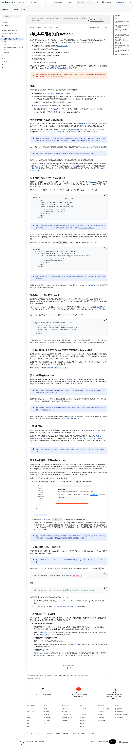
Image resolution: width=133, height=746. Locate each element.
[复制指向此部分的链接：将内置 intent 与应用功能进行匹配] (65, 120)
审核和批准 (58, 432)
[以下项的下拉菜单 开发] (49, 2)
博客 (28, 723)
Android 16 (83, 712)
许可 (36, 741)
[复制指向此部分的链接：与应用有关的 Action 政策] (57, 614)
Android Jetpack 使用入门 (86, 228)
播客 (28, 726)
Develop (5, 9)
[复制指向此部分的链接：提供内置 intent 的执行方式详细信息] (67, 178)
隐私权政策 (47, 720)
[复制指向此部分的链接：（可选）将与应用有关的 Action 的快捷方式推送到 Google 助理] (94, 350)
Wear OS (64, 712)
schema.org (52, 234)
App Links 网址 (51, 560)
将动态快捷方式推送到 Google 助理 (56, 368)
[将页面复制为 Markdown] (78, 34)
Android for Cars (67, 717)
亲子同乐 (53, 74)
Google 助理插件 (42, 106)
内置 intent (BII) (62, 46)
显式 (78, 166)
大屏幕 (64, 709)
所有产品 (91, 733)
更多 (70, 2)
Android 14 (83, 717)
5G (45, 723)
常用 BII (37, 130)
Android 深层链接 (35, 168)
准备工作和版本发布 (72, 419)
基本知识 (21, 2)
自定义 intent (69, 153)
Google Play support (121, 714)
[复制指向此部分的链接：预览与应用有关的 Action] (57, 376)
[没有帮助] (106, 27)
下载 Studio (101, 717)
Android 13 (83, 720)
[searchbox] (12, 16)
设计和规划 (34, 2)
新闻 (28, 720)
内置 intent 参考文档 (84, 124)
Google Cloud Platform (79, 733)
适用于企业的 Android (33, 712)
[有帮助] (103, 27)
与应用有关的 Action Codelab (58, 68)
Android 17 (83, 709)
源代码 (28, 717)
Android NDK (101, 720)
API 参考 (100, 714)
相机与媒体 (47, 717)
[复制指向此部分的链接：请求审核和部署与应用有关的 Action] (67, 461)
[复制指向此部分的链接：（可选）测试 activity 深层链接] (62, 547)
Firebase (65, 733)
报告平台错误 (119, 709)
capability (93, 182)
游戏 (45, 709)
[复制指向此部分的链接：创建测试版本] (45, 426)
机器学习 (46, 712)
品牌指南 (41, 741)
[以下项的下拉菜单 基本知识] (26, 2)
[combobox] (85, 2)
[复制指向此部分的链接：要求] (36, 86)
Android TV (65, 720)
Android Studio (120, 2)
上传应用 (44, 519)
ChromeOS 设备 (66, 714)
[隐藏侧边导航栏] (22, 743)
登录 (129, 2)
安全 (28, 714)
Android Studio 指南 (103, 709)
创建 (91, 285)
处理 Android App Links (65, 606)
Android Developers (35, 27)
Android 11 (83, 726)
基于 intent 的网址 (62, 560)
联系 (72, 525)
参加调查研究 (119, 717)
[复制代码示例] (106, 195)
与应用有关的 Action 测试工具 (89, 438)
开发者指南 (101, 712)
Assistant (24, 9)
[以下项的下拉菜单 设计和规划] (40, 2)
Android (29, 709)
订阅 (112, 742)
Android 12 (83, 723)
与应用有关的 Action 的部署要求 (54, 138)
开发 (46, 2)
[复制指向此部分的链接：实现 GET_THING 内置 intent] (61, 295)
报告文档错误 (119, 712)
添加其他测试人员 (52, 392)
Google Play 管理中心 (54, 93)
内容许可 (44, 675)
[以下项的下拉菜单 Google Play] (64, 2)
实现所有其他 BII (100, 307)
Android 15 (83, 714)
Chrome (57, 733)
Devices (15, 9)
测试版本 (89, 430)
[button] (12, 36)
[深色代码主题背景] (104, 195)
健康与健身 (47, 714)
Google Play (58, 2)
